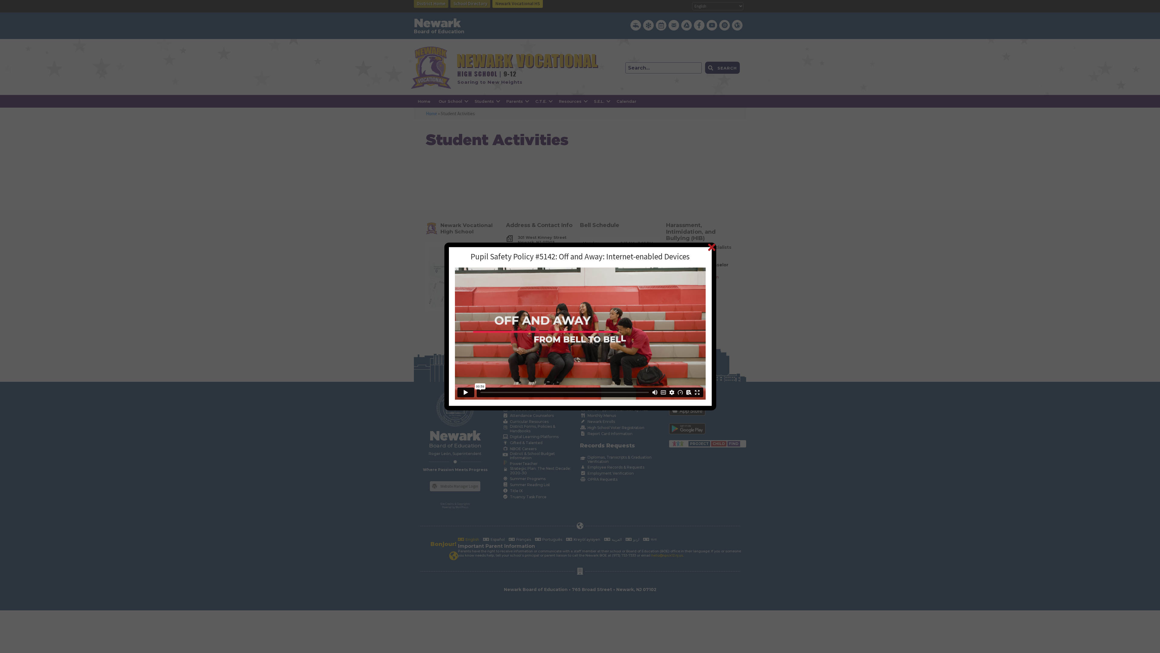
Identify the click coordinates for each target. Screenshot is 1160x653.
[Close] (711, 247)
